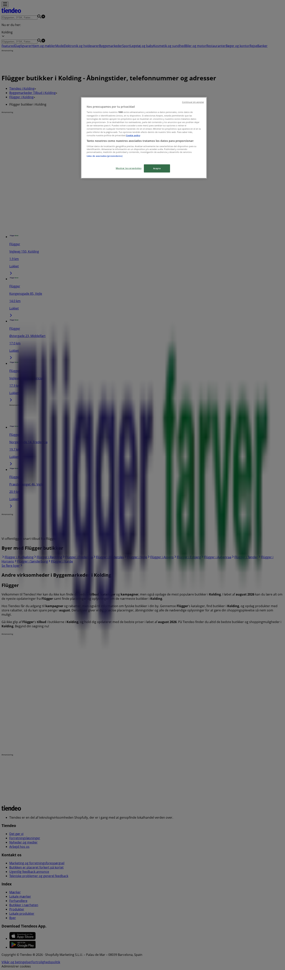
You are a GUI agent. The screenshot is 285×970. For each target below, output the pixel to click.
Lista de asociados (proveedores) (105, 155)
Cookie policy (133, 135)
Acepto (157, 168)
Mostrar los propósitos (129, 168)
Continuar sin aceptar (193, 102)
